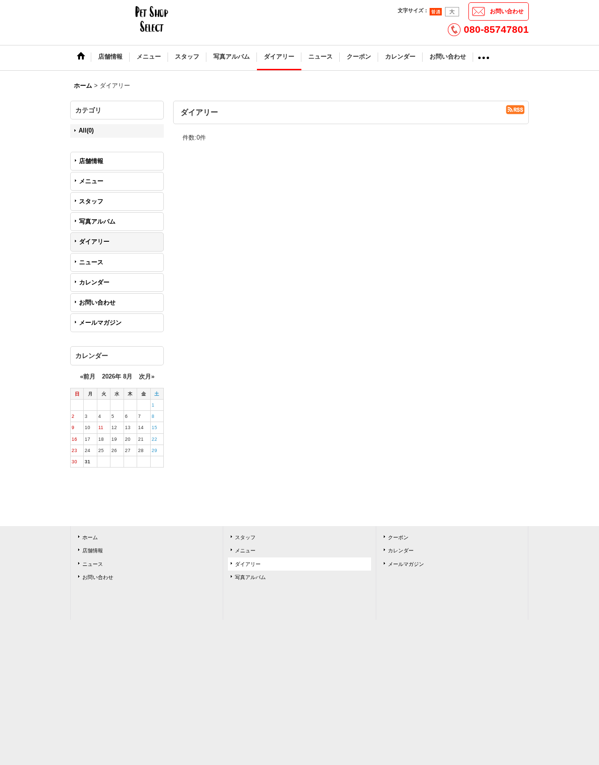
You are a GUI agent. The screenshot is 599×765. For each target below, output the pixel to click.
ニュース (91, 262)
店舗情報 (91, 160)
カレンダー (94, 282)
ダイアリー (94, 241)
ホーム (90, 537)
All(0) (86, 130)
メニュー (91, 181)
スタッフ (91, 201)
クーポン (398, 537)
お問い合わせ (507, 11)
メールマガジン (100, 322)
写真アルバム (97, 221)
